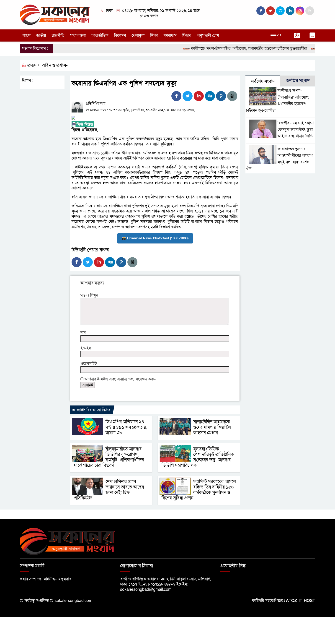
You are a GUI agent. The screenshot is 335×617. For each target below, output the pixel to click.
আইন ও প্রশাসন (55, 65)
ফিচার (186, 35)
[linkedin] (290, 10)
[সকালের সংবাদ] (55, 14)
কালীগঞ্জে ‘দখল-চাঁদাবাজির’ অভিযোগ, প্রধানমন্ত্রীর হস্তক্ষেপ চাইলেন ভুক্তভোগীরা (240, 48)
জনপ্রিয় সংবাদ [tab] (298, 81)
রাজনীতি (58, 35)
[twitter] (270, 10)
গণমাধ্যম (170, 35)
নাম (83, 332)
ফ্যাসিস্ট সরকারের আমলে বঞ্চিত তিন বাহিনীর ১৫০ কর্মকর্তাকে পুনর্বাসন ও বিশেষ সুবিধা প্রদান (199, 490)
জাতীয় (41, 35)
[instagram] (280, 10)
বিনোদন (120, 35)
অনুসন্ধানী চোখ (208, 35)
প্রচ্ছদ (26, 35)
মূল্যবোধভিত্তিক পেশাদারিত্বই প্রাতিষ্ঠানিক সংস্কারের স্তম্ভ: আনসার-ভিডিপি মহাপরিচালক (198, 457)
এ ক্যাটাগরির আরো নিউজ (91, 410)
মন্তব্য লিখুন (89, 295)
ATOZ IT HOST (300, 600)
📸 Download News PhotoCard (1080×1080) (155, 238)
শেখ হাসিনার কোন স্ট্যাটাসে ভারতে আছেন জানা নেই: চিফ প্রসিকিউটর (109, 490)
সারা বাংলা (78, 35)
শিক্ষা (154, 35)
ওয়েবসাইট (88, 363)
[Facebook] (176, 96)
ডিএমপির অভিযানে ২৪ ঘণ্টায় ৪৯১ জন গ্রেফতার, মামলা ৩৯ (126, 427)
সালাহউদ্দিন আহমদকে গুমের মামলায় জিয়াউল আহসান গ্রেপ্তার (212, 427)
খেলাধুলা (137, 35)
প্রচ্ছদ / (32, 65)
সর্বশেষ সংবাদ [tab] (263, 81)
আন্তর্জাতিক (99, 35)
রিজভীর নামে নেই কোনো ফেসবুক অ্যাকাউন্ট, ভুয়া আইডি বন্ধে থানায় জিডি (296, 129)
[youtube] (300, 10)
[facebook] (260, 10)
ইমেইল (85, 348)
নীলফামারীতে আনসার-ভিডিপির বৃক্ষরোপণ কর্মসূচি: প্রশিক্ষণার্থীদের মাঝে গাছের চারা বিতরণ (109, 457)
